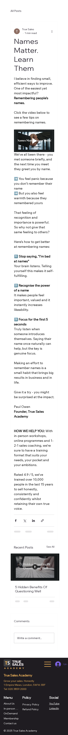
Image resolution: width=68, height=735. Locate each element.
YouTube (54, 703)
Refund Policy (30, 709)
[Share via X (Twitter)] (24, 520)
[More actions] (52, 31)
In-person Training (11, 708)
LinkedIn (54, 708)
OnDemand (11, 713)
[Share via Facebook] (15, 520)
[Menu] (47, 664)
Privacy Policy (30, 704)
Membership (11, 718)
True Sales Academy (18, 675)
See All (50, 546)
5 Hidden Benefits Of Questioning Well (31, 589)
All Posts (16, 11)
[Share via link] (42, 520)
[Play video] (34, 141)
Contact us (10, 723)
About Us (9, 703)
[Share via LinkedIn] (33, 520)
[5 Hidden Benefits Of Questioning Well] (35, 567)
